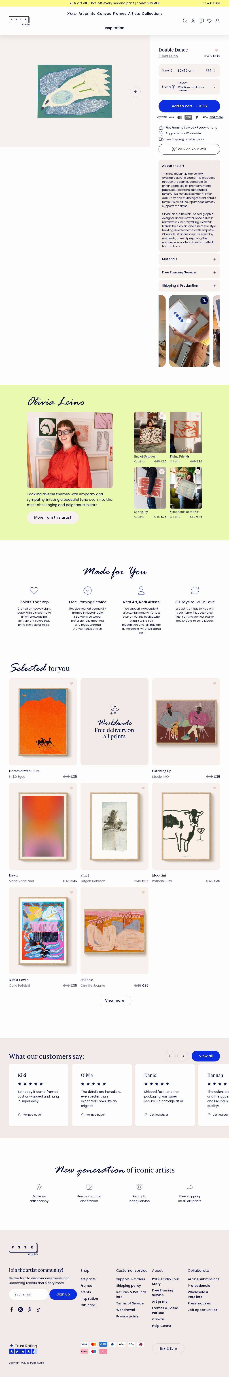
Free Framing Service (179, 272)
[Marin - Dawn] (43, 826)
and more (216, 117)
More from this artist (52, 517)
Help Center (162, 1325)
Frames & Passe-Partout (166, 1310)
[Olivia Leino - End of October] (150, 432)
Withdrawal (125, 1310)
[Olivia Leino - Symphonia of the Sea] (186, 488)
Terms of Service (130, 1303)
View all (206, 1056)
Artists (134, 13)
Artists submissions (203, 1279)
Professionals (199, 1285)
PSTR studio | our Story (165, 1281)
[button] (189, 70)
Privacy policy (127, 1316)
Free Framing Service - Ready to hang (191, 127)
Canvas (104, 13)
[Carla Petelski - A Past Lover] (43, 930)
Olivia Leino (168, 56)
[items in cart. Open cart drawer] (217, 20)
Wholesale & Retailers (198, 1294)
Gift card (88, 1305)
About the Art (173, 165)
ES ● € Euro (211, 3)
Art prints (86, 13)
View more (114, 1000)
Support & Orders (130, 1279)
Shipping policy (128, 1285)
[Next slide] (135, 91)
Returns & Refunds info (131, 1294)
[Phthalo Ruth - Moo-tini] (186, 826)
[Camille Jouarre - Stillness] (114, 930)
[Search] (185, 20)
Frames (119, 13)
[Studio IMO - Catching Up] (186, 721)
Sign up (63, 1294)
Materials (169, 259)
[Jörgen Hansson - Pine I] (114, 826)
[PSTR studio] (19, 20)
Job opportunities (202, 1310)
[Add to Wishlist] (216, 50)
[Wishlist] (209, 20)
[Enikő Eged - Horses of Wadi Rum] (43, 721)
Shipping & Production (180, 285)
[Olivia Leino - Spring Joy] (150, 488)
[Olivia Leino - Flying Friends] (186, 432)
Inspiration (114, 27)
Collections (152, 13)
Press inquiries (199, 1303)
